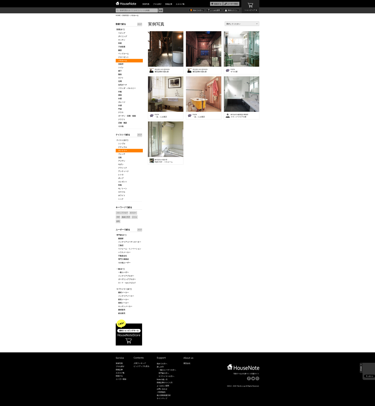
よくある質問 (215, 10)
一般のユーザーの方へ (167, 370)
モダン (119, 164)
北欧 (119, 157)
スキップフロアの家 (239, 116)
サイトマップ (162, 398)
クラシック (121, 168)
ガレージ (120, 102)
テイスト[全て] (122, 140)
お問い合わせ (162, 389)
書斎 (119, 50)
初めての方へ (198, 10)
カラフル (120, 192)
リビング (120, 33)
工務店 (119, 245)
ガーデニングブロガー (126, 279)
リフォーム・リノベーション (128, 249)
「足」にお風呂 (161, 116)
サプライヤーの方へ (166, 376)
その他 (119, 126)
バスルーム (121, 60)
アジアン (120, 161)
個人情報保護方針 (164, 395)
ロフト (119, 78)
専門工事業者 (122, 259)
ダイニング (121, 36)
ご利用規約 (161, 392)
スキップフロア (122, 213)
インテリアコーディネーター (128, 242)
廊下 (119, 71)
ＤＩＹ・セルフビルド (126, 283)
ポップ (119, 178)
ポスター (133, 213)
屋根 (119, 95)
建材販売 (120, 310)
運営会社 (186, 363)
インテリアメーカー (125, 296)
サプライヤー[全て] (124, 289)
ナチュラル (121, 147)
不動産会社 (121, 256)
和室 (119, 43)
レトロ (119, 175)
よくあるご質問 (163, 386)
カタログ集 (180, 4)
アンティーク (122, 171)
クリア (140, 24)
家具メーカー (122, 299)
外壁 (119, 99)
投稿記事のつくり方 (165, 383)
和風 (119, 185)
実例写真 (145, 4)
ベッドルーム (122, 54)
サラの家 (234, 71)
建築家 (119, 239)
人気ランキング (140, 363)
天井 (118, 217)
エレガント (121, 182)
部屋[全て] (120, 29)
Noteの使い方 (162, 379)
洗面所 (119, 64)
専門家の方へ (163, 373)
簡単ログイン (232, 10)
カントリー (121, 150)
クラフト (120, 119)
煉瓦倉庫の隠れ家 (162, 71)
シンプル (120, 144)
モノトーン (121, 189)
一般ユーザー (122, 272)
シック (119, 199)
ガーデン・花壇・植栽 (126, 116)
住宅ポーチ (121, 85)
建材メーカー (122, 292)
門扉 (119, 109)
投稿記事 (168, 4)
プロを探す (157, 4)
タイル (134, 217)
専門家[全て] (121, 235)
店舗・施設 (121, 123)
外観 (119, 92)
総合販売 (120, 313)
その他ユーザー (123, 263)
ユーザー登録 (121, 379)
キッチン (120, 40)
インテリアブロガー (125, 276)
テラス (119, 112)
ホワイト (120, 195)
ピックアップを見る (141, 366)
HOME (118, 15)
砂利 (118, 221)
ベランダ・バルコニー (126, 88)
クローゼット (122, 57)
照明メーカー (122, 303)
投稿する (119, 376)
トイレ (119, 68)
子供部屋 (120, 47)
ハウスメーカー (123, 252)
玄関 (119, 81)
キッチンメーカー (124, 306)
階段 (119, 74)
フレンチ (120, 154)
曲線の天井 (126, 217)
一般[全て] (120, 269)
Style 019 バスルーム (164, 161)
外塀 (119, 105)
